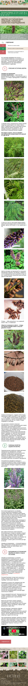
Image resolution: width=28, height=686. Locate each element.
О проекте (3, 678)
